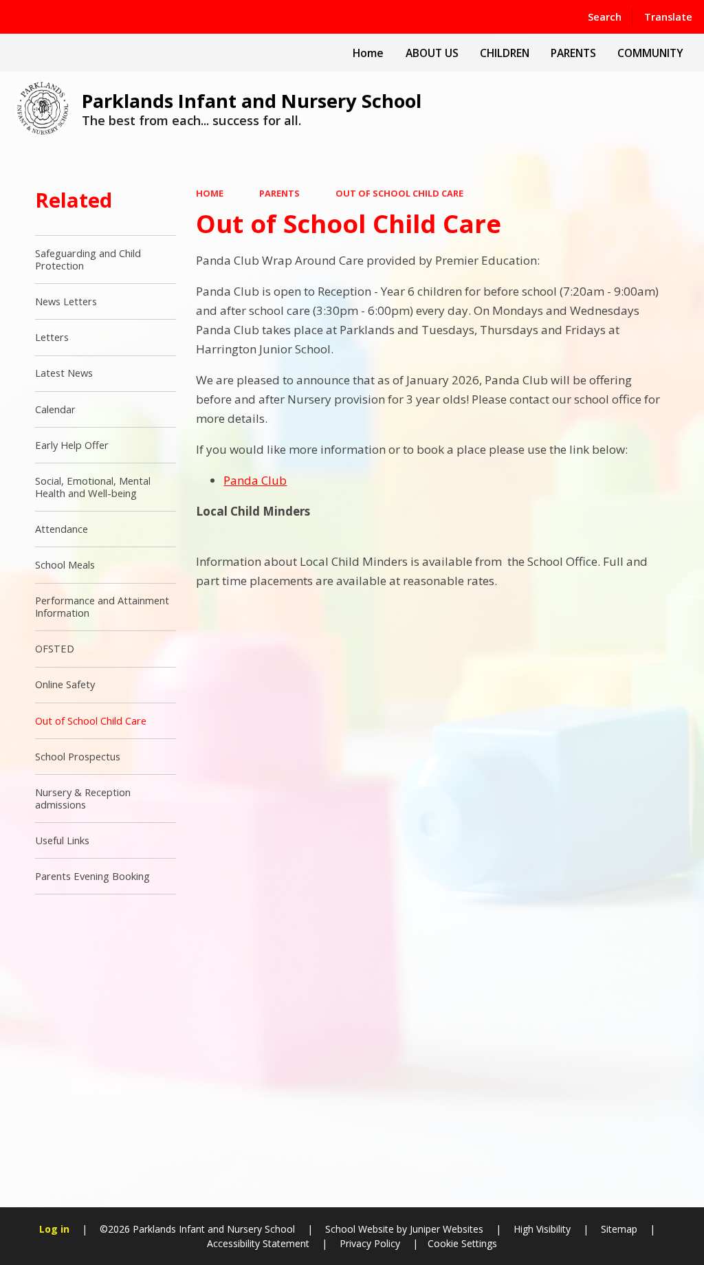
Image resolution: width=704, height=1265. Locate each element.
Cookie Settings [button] (462, 1243)
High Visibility (542, 1228)
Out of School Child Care (399, 193)
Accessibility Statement (258, 1243)
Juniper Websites (445, 1228)
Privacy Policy (370, 1243)
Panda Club (255, 480)
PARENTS (279, 193)
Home (209, 193)
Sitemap (619, 1228)
